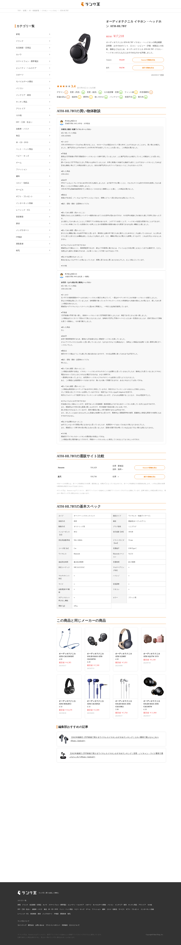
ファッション (96, 909)
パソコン (110, 905)
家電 (19, 905)
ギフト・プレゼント (132, 909)
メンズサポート (47, 914)
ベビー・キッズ (79, 909)
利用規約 (65, 925)
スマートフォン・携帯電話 (57, 905)
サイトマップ (22, 925)
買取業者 (63, 914)
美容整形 (33, 914)
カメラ (45, 905)
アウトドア (142, 905)
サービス (121, 909)
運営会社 (31, 925)
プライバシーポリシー (53, 925)
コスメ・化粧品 (112, 909)
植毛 (69, 914)
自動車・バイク (37, 909)
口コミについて (74, 925)
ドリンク (25, 905)
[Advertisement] (111, 839)
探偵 (39, 914)
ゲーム (88, 909)
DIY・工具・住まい (24, 909)
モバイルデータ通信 (99, 905)
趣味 (103, 909)
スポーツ (88, 905)
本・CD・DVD (53, 909)
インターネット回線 (147, 909)
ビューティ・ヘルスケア (76, 905)
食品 (45, 909)
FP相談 (56, 914)
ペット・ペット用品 (66, 909)
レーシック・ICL (23, 914)
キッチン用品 (132, 905)
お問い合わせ (39, 925)
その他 (149, 905)
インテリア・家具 (121, 905)
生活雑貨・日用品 (35, 905)
